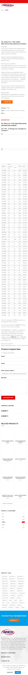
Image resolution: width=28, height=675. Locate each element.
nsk (3, 513)
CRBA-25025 (5, 583)
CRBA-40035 (13, 583)
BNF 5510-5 (4, 578)
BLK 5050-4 (4, 576)
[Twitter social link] (12, 2)
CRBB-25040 (21, 583)
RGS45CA (11, 607)
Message (3, 377)
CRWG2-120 (19, 590)
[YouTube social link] (16, 2)
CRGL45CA (12, 588)
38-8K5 (12, 110)
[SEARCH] (25, 503)
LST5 (3, 602)
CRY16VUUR (22, 593)
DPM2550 (12, 598)
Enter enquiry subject (7, 370)
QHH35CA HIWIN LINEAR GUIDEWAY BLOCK (20, 478)
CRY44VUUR (5, 598)
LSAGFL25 (4, 600)
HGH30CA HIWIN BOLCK (20, 459)
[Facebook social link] (10, 2)
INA (3, 527)
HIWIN (6, 10)
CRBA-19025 (21, 581)
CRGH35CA (4, 588)
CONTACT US (13, 620)
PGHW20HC (5, 605)
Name (3, 356)
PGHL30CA (21, 602)
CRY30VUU (20, 595)
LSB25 (10, 600)
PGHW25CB (12, 605)
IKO (3, 519)
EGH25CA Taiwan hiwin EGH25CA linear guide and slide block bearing (7, 496)
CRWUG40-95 (13, 593)
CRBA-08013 (13, 581)
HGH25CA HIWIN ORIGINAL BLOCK (20, 496)
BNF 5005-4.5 (20, 578)
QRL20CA (19, 605)
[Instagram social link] (14, 2)
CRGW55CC (19, 588)
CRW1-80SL (5, 590)
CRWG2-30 (12, 590)
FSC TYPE (7, 110)
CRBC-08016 (5, 586)
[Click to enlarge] (3, 34)
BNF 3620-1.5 (12, 576)
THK (3, 516)
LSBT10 (21, 600)
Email (3, 363)
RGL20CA (4, 607)
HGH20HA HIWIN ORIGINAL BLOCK (7, 441)
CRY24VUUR (5, 595)
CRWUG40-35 (5, 593)
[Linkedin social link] (11, 113)
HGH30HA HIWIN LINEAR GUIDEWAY (20, 441)
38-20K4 (22, 110)
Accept (18, 672)
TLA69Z (22, 607)
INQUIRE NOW (7, 101)
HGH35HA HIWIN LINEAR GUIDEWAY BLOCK (7, 478)
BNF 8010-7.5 (12, 578)
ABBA (3, 524)
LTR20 (8, 602)
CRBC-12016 (13, 586)
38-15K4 (17, 110)
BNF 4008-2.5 (20, 576)
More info (10, 672)
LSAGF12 (19, 598)
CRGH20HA (20, 586)
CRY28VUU (12, 595)
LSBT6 (15, 600)
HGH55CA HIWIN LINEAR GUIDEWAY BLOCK (7, 459)
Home (2, 10)
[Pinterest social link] (18, 2)
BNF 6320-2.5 (5, 581)
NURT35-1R (14, 602)
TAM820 (17, 607)
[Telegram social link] (13, 113)
